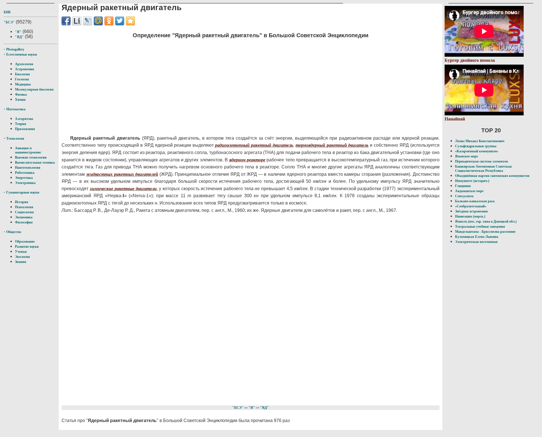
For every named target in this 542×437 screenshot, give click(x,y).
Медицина (23, 84)
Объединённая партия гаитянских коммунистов (492, 176)
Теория (20, 124)
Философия (24, 222)
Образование (25, 241)
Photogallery (15, 49)
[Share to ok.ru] (108, 20)
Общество (13, 232)
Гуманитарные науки (22, 192)
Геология (22, 79)
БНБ (7, 12)
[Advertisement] (214, 83)
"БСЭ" (9, 22)
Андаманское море (469, 191)
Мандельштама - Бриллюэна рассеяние (485, 232)
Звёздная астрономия (471, 211)
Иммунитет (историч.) (472, 181)
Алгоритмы (24, 119)
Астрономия (24, 69)
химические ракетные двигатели (123, 188)
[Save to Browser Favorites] (130, 20)
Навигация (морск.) (470, 216)
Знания (20, 262)
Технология (15, 138)
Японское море (466, 156)
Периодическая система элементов (481, 161)
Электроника (25, 183)
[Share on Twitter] (119, 20)
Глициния (463, 186)
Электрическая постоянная (476, 242)
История (21, 202)
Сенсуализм (464, 196)
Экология (22, 257)
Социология (24, 212)
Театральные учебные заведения (480, 227)
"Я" (18, 32)
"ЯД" (19, 37)
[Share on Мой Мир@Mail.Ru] (98, 20)
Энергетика (24, 178)
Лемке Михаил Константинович (479, 141)
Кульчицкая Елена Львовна (476, 237)
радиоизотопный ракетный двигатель (254, 145)
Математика (15, 109)
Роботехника (24, 173)
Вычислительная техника (35, 162)
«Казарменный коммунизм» (476, 151)
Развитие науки (27, 247)
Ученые (21, 252)
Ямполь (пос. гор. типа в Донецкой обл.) (486, 221)
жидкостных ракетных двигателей (122, 174)
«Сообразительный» (470, 206)
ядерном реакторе (247, 159)
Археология (24, 64)
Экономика (23, 217)
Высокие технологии (31, 157)
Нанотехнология (27, 168)
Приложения (25, 129)
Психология (24, 207)
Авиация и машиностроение (28, 150)
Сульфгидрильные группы (475, 146)
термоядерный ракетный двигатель (332, 145)
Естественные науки (21, 54)
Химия (20, 100)
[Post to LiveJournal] (87, 20)
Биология (22, 74)
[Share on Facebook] (66, 20)
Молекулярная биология (34, 89)
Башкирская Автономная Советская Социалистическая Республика (483, 168)
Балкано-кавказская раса (475, 201)
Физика (21, 94)
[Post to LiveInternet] (76, 20)
